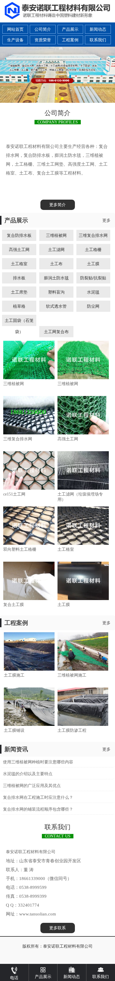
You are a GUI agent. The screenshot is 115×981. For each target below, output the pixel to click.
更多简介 (57, 205)
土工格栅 (93, 249)
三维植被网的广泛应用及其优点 (32, 785)
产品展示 (70, 29)
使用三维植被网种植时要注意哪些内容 (38, 762)
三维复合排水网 (93, 235)
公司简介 (42, 29)
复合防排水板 (19, 235)
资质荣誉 (42, 40)
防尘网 (93, 306)
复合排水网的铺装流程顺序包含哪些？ (38, 809)
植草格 (19, 306)
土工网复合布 (56, 331)
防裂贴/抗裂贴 (93, 278)
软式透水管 (56, 306)
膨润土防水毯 (56, 278)
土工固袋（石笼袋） (19, 322)
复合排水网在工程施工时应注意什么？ (38, 797)
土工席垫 (19, 292)
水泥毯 (93, 292)
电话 (14, 978)
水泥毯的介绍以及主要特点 (27, 774)
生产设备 (15, 40)
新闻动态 (98, 29)
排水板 (19, 278)
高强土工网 (19, 249)
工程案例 (70, 40)
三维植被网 (56, 235)
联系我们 (98, 40)
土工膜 (93, 263)
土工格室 (19, 263)
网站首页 (15, 29)
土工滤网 (56, 249)
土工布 (56, 263)
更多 (106, 220)
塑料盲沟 (56, 292)
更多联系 (57, 928)
